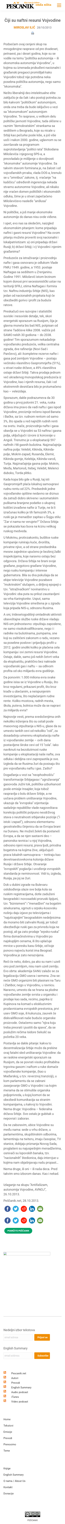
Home (7, 1419)
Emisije (7, 1431)
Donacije (8, 1493)
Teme (6, 1450)
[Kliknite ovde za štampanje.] (32, 33)
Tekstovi (8, 1425)
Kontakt (7, 1487)
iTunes (15, 1396)
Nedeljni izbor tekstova (19, 1330)
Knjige (7, 1468)
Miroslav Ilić (24, 27)
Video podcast (19, 1401)
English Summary (15, 1348)
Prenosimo (9, 1444)
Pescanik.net (18, 1373)
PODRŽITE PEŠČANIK (18, 1230)
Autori (14, 1378)
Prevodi (15, 1382)
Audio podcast (19, 1392)
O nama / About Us (14, 1481)
